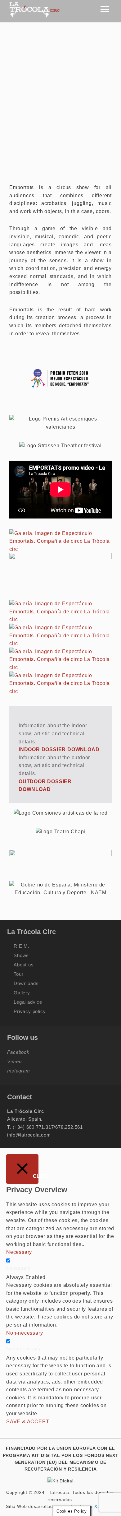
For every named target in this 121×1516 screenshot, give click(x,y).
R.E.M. (21, 946)
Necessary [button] (19, 1252)
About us (24, 964)
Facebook (18, 1052)
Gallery (22, 992)
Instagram (18, 1070)
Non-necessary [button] (24, 1333)
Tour (18, 974)
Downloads (26, 983)
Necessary (18, 1268)
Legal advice (28, 1002)
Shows (21, 955)
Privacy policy (30, 1011)
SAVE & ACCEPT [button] (27, 1421)
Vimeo (14, 1061)
